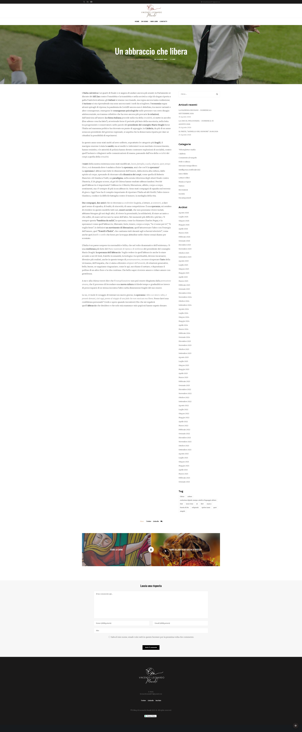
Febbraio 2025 (184, 285)
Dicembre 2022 (185, 389)
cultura (189, 496)
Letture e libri (184, 178)
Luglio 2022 (183, 409)
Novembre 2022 (185, 393)
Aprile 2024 (183, 325)
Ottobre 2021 (184, 446)
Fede (181, 504)
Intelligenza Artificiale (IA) (189, 170)
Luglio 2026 (183, 217)
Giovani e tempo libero (188, 166)
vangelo (182, 511)
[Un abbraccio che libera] (151, 549)
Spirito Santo (206, 507)
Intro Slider (183, 174)
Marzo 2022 (183, 426)
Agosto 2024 (184, 309)
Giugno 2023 (184, 365)
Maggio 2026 (184, 225)
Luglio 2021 (183, 458)
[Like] (161, 521)
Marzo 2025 (183, 281)
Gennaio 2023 (184, 385)
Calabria (182, 154)
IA (197, 504)
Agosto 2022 (184, 405)
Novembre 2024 (185, 297)
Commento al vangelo (188, 158)
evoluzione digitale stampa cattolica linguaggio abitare (198, 500)
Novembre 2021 (185, 442)
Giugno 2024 (184, 317)
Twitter (148, 521)
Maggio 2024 (184, 321)
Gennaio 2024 (184, 337)
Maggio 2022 (184, 417)
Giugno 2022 (184, 413)
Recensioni (183, 190)
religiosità (195, 507)
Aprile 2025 (183, 277)
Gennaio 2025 (184, 289)
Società (182, 194)
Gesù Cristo (189, 504)
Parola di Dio (184, 507)
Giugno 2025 (184, 269)
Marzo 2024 (183, 329)
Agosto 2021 (184, 454)
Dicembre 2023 (185, 341)
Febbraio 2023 (184, 381)
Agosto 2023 (184, 357)
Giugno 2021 (184, 462)
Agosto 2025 (184, 261)
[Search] (217, 94)
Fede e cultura (184, 162)
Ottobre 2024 (184, 301)
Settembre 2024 (185, 305)
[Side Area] (295, 725)
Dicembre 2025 (185, 245)
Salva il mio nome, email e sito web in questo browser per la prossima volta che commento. (152, 637)
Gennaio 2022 (184, 434)
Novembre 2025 (185, 249)
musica (209, 504)
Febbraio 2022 (184, 430)
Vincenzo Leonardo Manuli (139, 59)
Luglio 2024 (183, 313)
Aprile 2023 (183, 373)
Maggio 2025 (184, 273)
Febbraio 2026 (184, 237)
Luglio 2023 (183, 361)
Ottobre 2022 (184, 397)
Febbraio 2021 (184, 478)
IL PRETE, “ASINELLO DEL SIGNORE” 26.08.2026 (198, 131)
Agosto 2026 (184, 213)
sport (215, 507)
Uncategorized (185, 198)
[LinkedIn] (87, 2)
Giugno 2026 (184, 221)
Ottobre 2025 (184, 253)
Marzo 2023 (183, 377)
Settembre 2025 (185, 257)
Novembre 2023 (185, 345)
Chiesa (182, 496)
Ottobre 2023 (184, 349)
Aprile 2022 (183, 422)
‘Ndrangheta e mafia (187, 150)
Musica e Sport (185, 182)
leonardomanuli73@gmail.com (211, 2)
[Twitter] (84, 2)
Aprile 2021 (183, 470)
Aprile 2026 (183, 229)
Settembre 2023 (185, 353)
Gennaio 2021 (184, 482)
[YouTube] (91, 2)
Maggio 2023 (184, 369)
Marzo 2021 (183, 474)
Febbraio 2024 (184, 333)
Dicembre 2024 (185, 293)
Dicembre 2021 (185, 438)
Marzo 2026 (183, 233)
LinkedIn (156, 521)
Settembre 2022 (185, 401)
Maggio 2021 (184, 466)
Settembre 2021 (185, 450)
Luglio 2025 (183, 265)
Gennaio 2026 (184, 241)
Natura (181, 186)
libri (202, 504)
